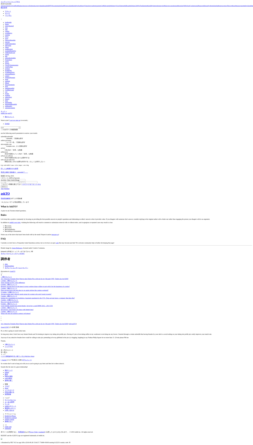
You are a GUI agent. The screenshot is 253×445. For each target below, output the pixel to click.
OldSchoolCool (188, 6)
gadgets (93, 6)
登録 (2, 198)
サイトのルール (10, 400)
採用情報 (8, 394)
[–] (2, 360)
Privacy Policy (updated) (37, 432)
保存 (6, 374)
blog (30, 6)
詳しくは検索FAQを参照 (9, 168)
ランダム (8, 15)
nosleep (173, 6)
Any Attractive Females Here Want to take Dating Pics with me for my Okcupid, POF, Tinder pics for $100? (34, 324)
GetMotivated (105, 6)
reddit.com (4, 113)
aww (27, 6)
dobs (6, 264)
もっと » (4, 111)
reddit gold (8, 427)
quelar (4, 360)
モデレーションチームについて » (16, 268)
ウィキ (7, 404)
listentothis (145, 6)
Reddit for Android (11, 418)
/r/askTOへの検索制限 (10, 129)
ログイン (4, 186)
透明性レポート (10, 408)
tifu (251, 6)
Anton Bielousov (17, 248)
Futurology (87, 6)
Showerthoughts (232, 6)
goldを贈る (8, 378)
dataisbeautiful (44, 6)
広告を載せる (9, 392)
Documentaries (56, 6)
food (79, 6)
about (6, 388)
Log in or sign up (14, 120)
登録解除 (7, 198)
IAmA (118, 6)
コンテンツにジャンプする (10, 2)
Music (166, 6)
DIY (50, 6)
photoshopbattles (215, 6)
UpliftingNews (10, 72)
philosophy (206, 6)
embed (7, 372)
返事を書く (9, 380)
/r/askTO (12, 271)
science (225, 6)
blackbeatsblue (9, 266)
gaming (98, 6)
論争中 (11, 356)
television (247, 6)
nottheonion (179, 6)
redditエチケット (10, 406)
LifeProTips (138, 6)
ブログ (7, 386)
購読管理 (4, 8)
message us (55, 234)
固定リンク (9, 370)
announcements (5, 6)
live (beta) (31, 356)
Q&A (26, 356)
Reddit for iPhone (10, 416)
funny (82, 6)
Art (11, 6)
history (114, 6)
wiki (57, 243)
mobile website (9, 419)
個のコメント (9, 117)
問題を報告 (9, 376)
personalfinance (198, 6)
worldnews (8, 33)
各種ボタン (9, 421)
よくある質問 (9, 402)
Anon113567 (5, 327)
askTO (10, 113)
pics (221, 6)
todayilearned (9, 26)
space (239, 6)
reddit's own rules (14, 222)
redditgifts (8, 428)
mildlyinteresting (154, 6)
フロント (8, 11)
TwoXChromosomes (11, 65)
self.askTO (72, 324)
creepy (37, 6)
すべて (7, 13)
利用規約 (21, 432)
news (169, 6)
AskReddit (16, 6)
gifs (110, 6)
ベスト (3, 356)
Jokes (133, 6)
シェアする (9, 346)
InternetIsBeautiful (126, 6)
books (33, 6)
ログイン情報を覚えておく (12, 184)
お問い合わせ (9, 410)
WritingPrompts (10, 77)
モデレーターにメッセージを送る (13, 253)
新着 (7, 356)
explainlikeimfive (72, 6)
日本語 (7, 124)
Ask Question (5, 189)
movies (161, 6)
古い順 (15, 356)
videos (7, 31)
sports (242, 6)
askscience (22, 6)
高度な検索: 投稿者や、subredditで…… (14, 172)
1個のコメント (10, 344)
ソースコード (9, 390)
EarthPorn (64, 6)
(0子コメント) (27, 360)
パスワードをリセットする (31, 184)
